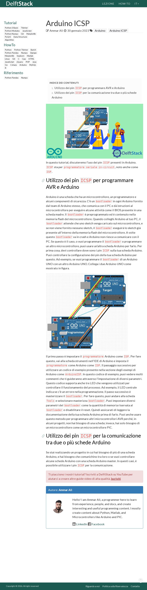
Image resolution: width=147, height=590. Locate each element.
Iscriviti (116, 478)
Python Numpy (11, 34)
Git (22, 34)
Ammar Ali (56, 30)
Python (8, 50)
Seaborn (20, 56)
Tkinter (24, 27)
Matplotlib (31, 34)
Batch (33, 50)
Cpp (24, 59)
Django (33, 53)
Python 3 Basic (11, 27)
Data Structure (20, 37)
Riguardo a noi (93, 586)
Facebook (98, 524)
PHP (28, 62)
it (136, 3)
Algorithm (9, 40)
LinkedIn (81, 524)
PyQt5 (8, 37)
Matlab (30, 56)
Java (34, 62)
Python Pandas (12, 53)
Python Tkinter (21, 50)
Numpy (24, 53)
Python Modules (12, 31)
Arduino (23, 65)
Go (6, 65)
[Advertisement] (96, 56)
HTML (31, 59)
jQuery (20, 62)
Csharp (13, 65)
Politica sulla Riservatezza (115, 586)
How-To (124, 3)
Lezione (108, 3)
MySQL (32, 65)
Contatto (135, 586)
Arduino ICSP (118, 30)
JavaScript (27, 31)
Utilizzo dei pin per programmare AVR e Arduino (89, 88)
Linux (7, 59)
